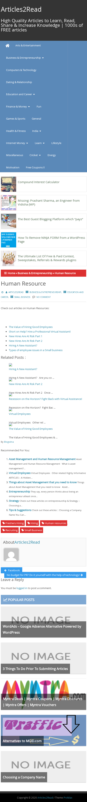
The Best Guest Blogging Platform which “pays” (50, 219)
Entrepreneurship (19, 491)
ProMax (68, 797)
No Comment (43, 297)
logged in (21, 588)
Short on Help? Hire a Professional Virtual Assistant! (40, 331)
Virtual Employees (20, 414)
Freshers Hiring (14, 523)
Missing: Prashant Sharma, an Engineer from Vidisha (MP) (49, 202)
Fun (39, 106)
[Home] (7, 46)
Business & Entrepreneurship (23, 57)
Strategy (14, 501)
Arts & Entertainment (28, 45)
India (35, 131)
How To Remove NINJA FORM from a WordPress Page (51, 239)
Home (11, 273)
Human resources (55, 523)
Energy (52, 155)
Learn (38, 143)
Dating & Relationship (19, 82)
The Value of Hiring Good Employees (31, 327)
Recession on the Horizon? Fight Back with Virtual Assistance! (45, 399)
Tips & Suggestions (20, 510)
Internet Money (15, 143)
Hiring (34, 523)
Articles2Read (21, 9)
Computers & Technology (21, 70)
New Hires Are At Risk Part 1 (25, 336)
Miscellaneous (14, 155)
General (36, 118)
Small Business (22, 297)
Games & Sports (15, 118)
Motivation (12, 167)
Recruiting (11, 530)
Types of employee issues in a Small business (36, 350)
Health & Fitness (16, 131)
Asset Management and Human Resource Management (42, 459)
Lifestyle (56, 143)
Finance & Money (16, 106)
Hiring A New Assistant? (23, 345)
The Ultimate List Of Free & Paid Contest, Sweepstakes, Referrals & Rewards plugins (47, 258)
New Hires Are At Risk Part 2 (25, 341)
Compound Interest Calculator (38, 182)
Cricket (34, 155)
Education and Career (19, 94)
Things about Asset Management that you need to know (43, 482)
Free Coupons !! (35, 167)
